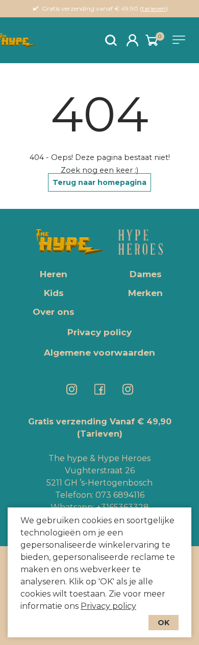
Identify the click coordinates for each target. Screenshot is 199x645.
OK (163, 622)
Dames (146, 274)
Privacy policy (108, 606)
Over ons (53, 312)
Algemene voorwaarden (99, 352)
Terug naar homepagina (99, 182)
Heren (53, 274)
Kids (54, 293)
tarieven (154, 8)
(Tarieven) (99, 434)
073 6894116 (119, 495)
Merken (145, 293)
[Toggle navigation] (180, 40)
